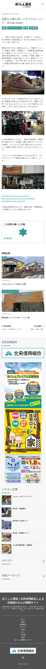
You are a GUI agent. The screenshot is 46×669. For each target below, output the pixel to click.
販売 (4, 28)
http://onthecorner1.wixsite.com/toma (15, 196)
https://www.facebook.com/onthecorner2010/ (18, 199)
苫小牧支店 (33, 28)
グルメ (23, 619)
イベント (23, 627)
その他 (23, 635)
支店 (25, 28)
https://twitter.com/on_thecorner (13, 201)
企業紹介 (23, 624)
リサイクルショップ (15, 28)
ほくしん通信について (23, 640)
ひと (23, 632)
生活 (23, 629)
